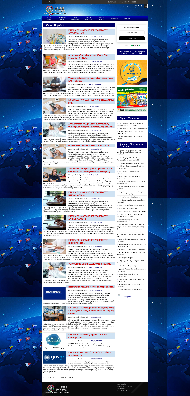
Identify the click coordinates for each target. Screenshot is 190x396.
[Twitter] (136, 6)
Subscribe (132, 38)
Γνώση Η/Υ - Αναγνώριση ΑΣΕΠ (129, 208)
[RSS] (141, 6)
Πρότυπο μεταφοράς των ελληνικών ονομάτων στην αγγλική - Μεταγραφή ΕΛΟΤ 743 (131, 234)
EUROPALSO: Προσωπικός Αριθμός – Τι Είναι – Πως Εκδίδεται (89, 354)
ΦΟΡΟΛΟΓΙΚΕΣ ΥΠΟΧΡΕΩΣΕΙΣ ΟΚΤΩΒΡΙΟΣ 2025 (89, 264)
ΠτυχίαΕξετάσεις (102, 18)
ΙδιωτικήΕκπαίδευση (75, 18)
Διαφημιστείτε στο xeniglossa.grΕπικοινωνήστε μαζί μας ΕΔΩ (132, 52)
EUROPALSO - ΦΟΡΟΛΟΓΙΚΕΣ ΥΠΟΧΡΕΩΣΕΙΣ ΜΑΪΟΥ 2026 (91, 101)
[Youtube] (138, 6)
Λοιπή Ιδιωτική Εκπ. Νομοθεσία (78, 37)
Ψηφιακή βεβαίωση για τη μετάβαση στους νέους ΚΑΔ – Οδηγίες (90, 79)
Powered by (127, 45)
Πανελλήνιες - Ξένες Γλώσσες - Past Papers (133, 128)
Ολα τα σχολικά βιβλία (126, 258)
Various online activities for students (130, 289)
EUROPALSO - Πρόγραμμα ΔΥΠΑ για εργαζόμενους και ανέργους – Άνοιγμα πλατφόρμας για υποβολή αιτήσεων (91, 311)
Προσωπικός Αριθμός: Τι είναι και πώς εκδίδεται (91, 287)
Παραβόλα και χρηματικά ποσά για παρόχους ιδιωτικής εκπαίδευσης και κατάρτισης (129, 153)
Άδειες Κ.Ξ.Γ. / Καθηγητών (76, 175)
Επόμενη (63, 377)
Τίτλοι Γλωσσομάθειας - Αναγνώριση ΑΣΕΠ (132, 205)
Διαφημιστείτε (121, 388)
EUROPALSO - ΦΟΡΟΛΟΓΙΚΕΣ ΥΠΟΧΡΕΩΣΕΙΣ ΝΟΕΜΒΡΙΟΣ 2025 (88, 241)
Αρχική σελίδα (121, 384)
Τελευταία (72, 377)
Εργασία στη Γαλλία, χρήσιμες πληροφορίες (133, 249)
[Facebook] (133, 6)
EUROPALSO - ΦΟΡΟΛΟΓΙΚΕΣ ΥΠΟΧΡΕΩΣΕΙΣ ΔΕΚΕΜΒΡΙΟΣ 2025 (88, 217)
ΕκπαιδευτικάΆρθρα (62, 18)
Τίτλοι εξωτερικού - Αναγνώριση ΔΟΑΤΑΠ (132, 211)
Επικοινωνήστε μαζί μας (124, 386)
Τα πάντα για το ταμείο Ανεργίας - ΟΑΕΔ (131, 163)
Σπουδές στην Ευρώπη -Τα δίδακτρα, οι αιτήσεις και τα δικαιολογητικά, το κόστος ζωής (130, 227)
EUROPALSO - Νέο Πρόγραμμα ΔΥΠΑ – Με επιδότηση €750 (87, 336)
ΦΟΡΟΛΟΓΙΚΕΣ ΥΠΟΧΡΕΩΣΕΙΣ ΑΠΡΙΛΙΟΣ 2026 (88, 145)
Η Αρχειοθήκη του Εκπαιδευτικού (129, 197)
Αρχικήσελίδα (49, 18)
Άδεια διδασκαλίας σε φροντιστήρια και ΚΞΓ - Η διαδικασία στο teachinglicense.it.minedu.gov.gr (90, 170)
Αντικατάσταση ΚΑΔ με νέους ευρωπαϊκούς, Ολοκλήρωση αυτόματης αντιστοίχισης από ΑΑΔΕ (91, 125)
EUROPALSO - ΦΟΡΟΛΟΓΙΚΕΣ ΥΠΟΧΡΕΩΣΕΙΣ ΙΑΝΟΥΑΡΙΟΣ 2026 (88, 194)
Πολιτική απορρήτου (123, 390)
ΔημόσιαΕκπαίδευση (88, 18)
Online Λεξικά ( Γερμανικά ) (127, 266)
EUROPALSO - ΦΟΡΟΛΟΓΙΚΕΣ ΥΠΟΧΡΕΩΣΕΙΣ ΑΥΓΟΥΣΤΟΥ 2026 (99, 2)
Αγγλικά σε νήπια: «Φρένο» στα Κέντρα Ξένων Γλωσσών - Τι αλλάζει (88, 56)
